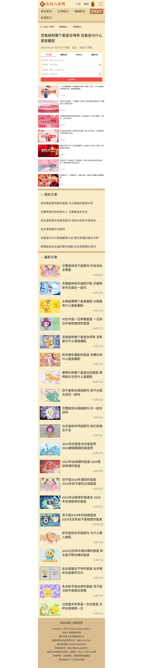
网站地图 (65, 622)
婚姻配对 (79, 11)
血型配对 (46, 17)
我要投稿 (78, 622)
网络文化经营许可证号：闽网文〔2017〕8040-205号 (71, 652)
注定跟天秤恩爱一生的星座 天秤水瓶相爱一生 (82, 606)
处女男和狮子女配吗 (53, 229)
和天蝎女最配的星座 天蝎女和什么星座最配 (82, 357)
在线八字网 (48, 27)
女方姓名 (45, 70)
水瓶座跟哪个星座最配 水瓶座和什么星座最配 (82, 303)
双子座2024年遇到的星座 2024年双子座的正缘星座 (79, 481)
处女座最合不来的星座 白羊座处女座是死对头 (82, 570)
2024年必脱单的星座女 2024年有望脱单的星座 (81, 499)
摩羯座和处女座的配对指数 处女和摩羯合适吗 (68, 246)
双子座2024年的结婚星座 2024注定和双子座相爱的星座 (82, 517)
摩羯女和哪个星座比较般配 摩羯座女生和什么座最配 (82, 374)
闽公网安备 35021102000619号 (71, 644)
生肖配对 (63, 11)
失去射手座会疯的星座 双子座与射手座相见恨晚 (82, 588)
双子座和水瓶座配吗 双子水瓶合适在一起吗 (82, 392)
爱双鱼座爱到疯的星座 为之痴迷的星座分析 (67, 203)
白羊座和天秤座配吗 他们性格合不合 (82, 428)
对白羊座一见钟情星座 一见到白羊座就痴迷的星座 (82, 321)
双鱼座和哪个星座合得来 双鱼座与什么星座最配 (82, 339)
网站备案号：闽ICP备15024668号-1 (71, 648)
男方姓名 (45, 60)
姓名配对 (46, 11)
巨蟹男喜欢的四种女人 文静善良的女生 (64, 211)
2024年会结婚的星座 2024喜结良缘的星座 (81, 464)
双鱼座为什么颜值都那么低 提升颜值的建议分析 (70, 237)
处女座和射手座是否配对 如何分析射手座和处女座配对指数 (70, 222)
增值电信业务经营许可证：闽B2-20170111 (71, 640)
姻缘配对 (63, 27)
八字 (78, 4)
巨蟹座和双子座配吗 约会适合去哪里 (82, 268)
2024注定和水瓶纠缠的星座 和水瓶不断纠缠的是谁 (82, 553)
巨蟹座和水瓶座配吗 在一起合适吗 (82, 410)
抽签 (86, 4)
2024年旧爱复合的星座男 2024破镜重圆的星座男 (79, 446)
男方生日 (45, 64)
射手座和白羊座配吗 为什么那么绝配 (82, 535)
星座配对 (96, 11)
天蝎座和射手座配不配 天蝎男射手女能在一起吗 (82, 285)
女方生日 (45, 74)
